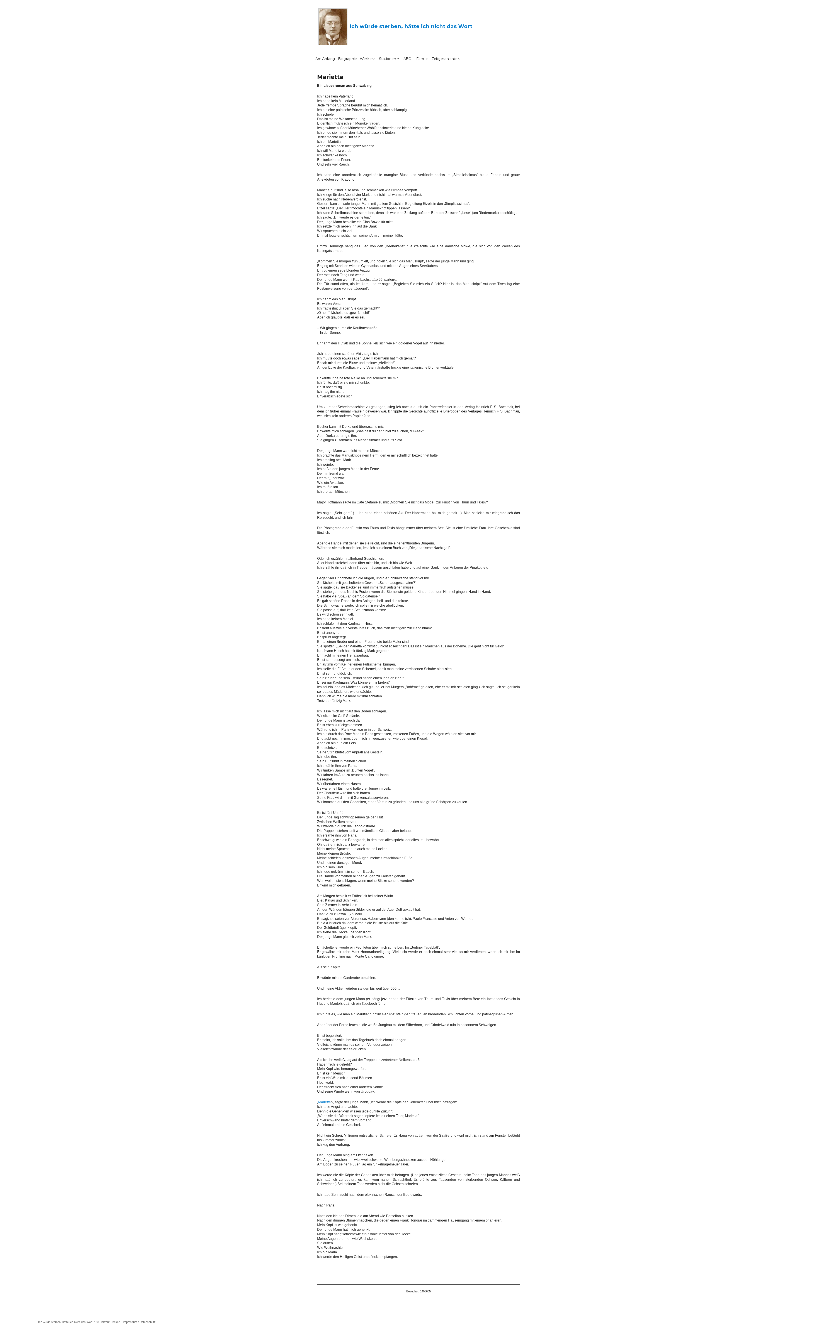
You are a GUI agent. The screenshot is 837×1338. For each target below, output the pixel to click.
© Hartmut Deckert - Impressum (117, 1322)
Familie (422, 59)
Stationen (387, 59)
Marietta (324, 1102)
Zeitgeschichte (445, 59)
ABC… (408, 59)
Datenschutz (148, 1322)
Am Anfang (325, 59)
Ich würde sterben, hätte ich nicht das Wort (411, 26)
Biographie (347, 59)
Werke (366, 59)
